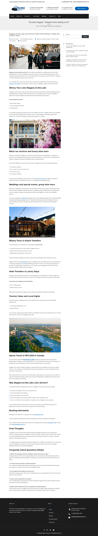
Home (12, 16)
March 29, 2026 (14, 39)
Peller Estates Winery (15, 103)
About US (19, 16)
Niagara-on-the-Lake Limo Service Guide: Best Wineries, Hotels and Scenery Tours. (34, 34)
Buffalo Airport (13, 253)
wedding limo (24, 198)
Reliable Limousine (28, 39)
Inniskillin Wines (14, 108)
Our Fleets (36, 16)
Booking (44, 16)
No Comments (23, 40)
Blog (59, 16)
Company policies (53, 519)
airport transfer (23, 261)
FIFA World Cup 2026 (28, 359)
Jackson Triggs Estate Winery (17, 105)
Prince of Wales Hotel (15, 285)
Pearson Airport (23, 250)
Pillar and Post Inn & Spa (16, 287)
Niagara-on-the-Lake (14, 83)
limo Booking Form (38, 414)
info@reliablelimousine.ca (81, 2)
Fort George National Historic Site (18, 305)
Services (27, 16)
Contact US (52, 16)
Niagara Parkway (14, 308)
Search (68, 34)
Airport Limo (39, 39)
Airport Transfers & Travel (49, 39)
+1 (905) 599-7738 (66, 2)
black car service (41, 178)
